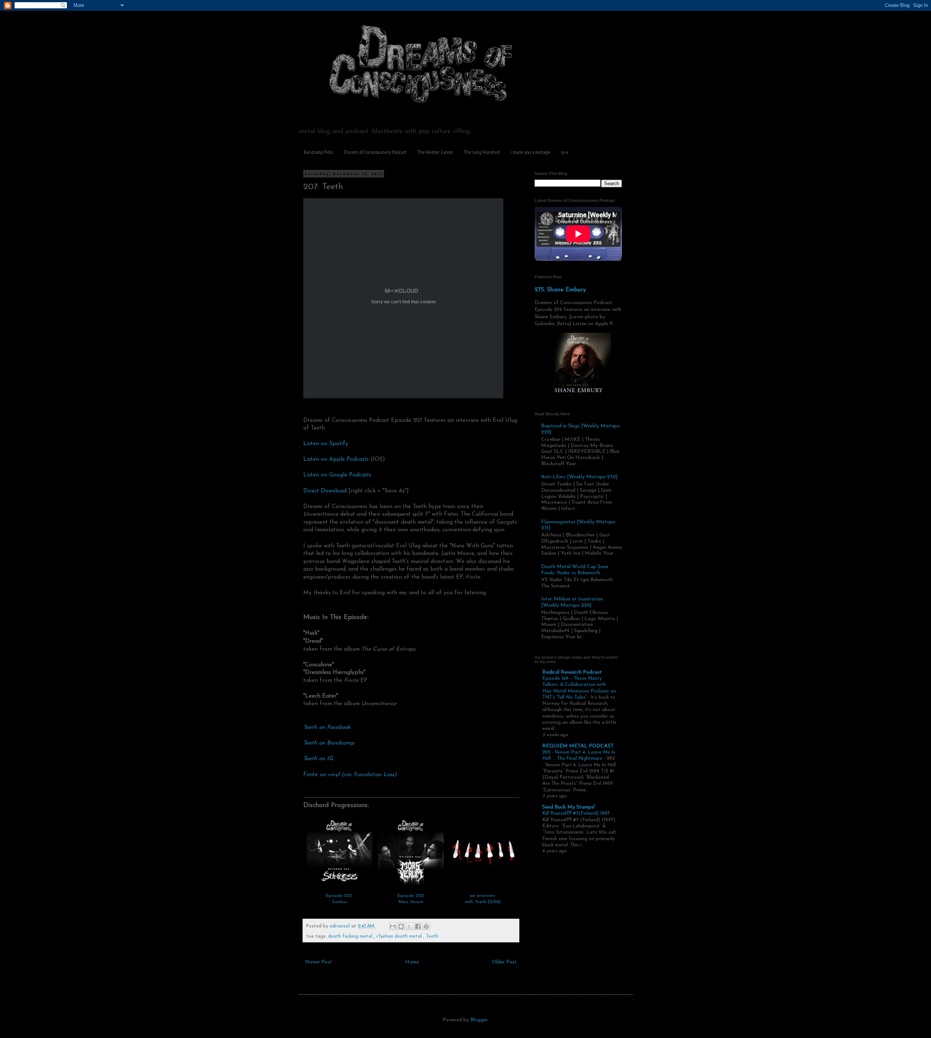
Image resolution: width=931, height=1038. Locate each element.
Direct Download (325, 491)
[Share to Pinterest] (426, 926)
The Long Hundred (482, 152)
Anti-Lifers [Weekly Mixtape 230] (579, 477)
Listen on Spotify (325, 444)
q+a (564, 152)
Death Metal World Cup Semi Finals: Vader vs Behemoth (574, 570)
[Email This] (392, 926)
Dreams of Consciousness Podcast (375, 152)
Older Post (504, 962)
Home (412, 962)
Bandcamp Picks (318, 152)
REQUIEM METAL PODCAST (578, 746)
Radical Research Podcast (572, 672)
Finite (349, 775)
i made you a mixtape (530, 152)
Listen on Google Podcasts (337, 475)
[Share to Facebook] (417, 926)
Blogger (478, 1020)
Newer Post (318, 962)
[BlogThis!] (401, 926)
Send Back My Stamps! (568, 807)
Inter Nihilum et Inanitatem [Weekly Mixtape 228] (572, 602)
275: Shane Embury (560, 290)
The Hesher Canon (435, 152)
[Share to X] (409, 926)
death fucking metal (351, 936)
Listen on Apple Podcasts (336, 459)
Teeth (432, 936)
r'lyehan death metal (399, 936)
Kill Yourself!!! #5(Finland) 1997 (576, 813)
